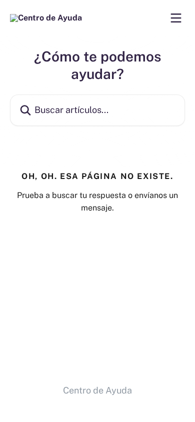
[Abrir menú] (176, 18)
